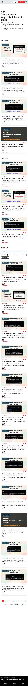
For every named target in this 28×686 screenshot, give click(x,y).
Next (16, 604)
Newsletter (4, 254)
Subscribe (21, 2)
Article (24, 254)
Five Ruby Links (5, 257)
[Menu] (26, 2)
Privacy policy (9, 679)
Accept (5, 683)
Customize (14, 683)
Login (15, 2)
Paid (10, 254)
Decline (22, 683)
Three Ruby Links (17, 254)
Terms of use (17, 679)
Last (23, 604)
